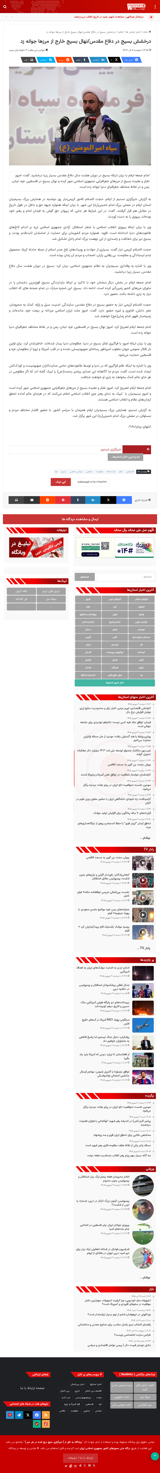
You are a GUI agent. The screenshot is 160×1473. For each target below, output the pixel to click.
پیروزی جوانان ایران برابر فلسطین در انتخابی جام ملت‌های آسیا (104, 1227)
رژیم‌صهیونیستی (83, 1397)
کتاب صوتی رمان (121, 1405)
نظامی (62, 1411)
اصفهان (141, 607)
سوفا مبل (51, 599)
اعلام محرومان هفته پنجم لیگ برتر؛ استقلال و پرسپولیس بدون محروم (103, 1179)
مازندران (88, 660)
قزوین (88, 637)
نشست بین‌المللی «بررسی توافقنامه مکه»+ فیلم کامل (103, 894)
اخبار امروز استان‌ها (115, 682)
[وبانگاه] (136, 6)
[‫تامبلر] (78, 500)
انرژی (77, 1391)
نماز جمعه (111, 471)
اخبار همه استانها (88, 675)
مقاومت (99, 471)
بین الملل (64, 1391)
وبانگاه (131, 1442)
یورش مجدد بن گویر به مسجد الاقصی (107, 858)
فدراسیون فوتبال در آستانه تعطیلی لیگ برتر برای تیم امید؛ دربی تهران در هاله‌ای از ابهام (102, 1251)
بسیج (63, 471)
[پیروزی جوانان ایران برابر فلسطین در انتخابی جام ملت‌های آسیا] (143, 1234)
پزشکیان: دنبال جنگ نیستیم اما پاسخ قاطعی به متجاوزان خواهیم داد (104, 1039)
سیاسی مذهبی (76, 471)
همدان (88, 667)
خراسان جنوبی (141, 622)
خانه (146, 32)
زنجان (115, 629)
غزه (56, 471)
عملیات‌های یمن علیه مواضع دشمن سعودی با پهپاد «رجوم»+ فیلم (103, 911)
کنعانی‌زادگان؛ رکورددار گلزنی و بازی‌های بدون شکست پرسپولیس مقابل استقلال (104, 877)
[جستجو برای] (5, 8)
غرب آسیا (66, 1397)
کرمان (88, 645)
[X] (108, 500)
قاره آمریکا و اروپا (72, 1404)
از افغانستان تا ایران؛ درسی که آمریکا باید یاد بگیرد (104, 1056)
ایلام (121, 32)
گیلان (141, 660)
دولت (99, 1397)
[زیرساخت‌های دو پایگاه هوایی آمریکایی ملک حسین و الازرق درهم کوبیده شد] (143, 1008)
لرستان (114, 660)
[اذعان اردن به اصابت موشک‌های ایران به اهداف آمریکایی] (143, 973)
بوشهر (141, 614)
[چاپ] (16, 500)
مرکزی (141, 667)
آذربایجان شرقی (141, 599)
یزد (141, 675)
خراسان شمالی (88, 622)
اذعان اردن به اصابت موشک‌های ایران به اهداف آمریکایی (102, 970)
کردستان (114, 645)
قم (141, 645)
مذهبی (89, 471)
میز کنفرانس (145, 1405)
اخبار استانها (96, 1384)
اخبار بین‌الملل (77, 1384)
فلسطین (130, 471)
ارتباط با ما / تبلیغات (80, 1458)
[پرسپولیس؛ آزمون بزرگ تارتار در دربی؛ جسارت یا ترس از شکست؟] (143, 1210)
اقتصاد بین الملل (93, 1391)
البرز (114, 607)
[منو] (155, 8)
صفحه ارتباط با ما (32, 1388)
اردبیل (88, 599)
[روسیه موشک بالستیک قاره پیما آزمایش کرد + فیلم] (143, 932)
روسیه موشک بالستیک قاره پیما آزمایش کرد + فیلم (103, 929)
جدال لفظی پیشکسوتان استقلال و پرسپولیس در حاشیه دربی (104, 987)
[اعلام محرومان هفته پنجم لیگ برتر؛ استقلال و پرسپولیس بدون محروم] (143, 1185)
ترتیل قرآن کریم (51, 591)
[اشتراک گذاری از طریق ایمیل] (32, 500)
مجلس (98, 1411)
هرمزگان (115, 667)
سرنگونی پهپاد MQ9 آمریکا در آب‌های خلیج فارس (105, 1022)
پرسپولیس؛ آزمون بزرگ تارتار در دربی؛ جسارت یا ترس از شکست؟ (102, 1203)
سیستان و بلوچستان (141, 637)
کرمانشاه (141, 652)
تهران (115, 614)
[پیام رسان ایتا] (46, 1424)
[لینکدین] (92, 500)
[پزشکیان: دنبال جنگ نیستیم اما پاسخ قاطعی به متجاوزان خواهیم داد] (143, 1042)
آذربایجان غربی (115, 599)
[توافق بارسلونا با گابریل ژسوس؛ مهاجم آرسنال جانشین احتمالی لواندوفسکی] (143, 1077)
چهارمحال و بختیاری (88, 614)
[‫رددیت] (47, 500)
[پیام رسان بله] (37, 1424)
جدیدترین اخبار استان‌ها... (125, 457)
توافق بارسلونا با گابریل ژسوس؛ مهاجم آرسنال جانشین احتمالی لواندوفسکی (104, 1074)
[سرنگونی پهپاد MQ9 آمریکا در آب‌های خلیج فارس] (143, 1025)
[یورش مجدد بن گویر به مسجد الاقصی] (143, 863)
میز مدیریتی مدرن (121, 1385)
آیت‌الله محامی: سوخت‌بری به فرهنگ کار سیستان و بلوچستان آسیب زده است (102, 17)
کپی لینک (61, 482)
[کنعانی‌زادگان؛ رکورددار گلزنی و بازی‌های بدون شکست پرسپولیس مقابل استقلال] (143, 880)
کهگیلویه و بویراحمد (114, 652)
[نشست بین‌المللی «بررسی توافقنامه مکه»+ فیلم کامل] (143, 897)
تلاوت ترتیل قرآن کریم (145, 1387)
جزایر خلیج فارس (115, 675)
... (51, 607)
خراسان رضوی (115, 622)
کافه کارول (21, 591)
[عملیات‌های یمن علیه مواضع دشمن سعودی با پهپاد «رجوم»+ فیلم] (143, 915)
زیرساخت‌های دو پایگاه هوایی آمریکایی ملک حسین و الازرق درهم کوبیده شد (105, 1004)
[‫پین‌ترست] (63, 500)
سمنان (88, 629)
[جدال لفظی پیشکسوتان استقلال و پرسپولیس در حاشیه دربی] (143, 990)
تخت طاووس (121, 1397)
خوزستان (141, 629)
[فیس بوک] (124, 500)
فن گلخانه (21, 599)
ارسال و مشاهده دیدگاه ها (80, 519)
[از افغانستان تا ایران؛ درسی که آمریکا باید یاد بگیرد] (143, 1060)
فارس (115, 637)
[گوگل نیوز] (10, 1415)
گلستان (88, 652)
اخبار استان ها (133, 32)
